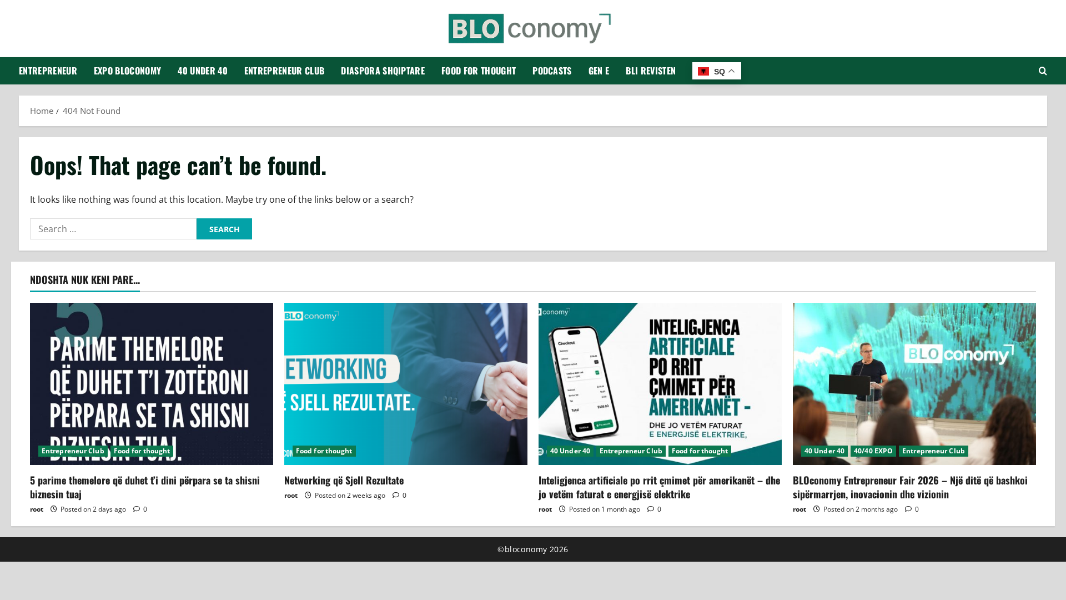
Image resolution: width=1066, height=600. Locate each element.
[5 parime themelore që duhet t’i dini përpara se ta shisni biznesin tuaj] (151, 384)
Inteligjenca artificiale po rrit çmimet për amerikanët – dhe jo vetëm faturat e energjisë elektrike (659, 487)
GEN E (599, 70)
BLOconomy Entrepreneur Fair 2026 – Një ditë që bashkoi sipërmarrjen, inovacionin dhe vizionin (910, 487)
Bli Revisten (651, 70)
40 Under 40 (203, 70)
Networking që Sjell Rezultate (344, 480)
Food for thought (478, 70)
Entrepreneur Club (284, 70)
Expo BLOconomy (127, 70)
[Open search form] (1043, 70)
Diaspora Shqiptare (383, 70)
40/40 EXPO (873, 451)
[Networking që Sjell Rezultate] (405, 384)
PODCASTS (552, 70)
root (36, 509)
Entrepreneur (48, 70)
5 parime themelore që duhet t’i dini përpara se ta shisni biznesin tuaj (145, 487)
